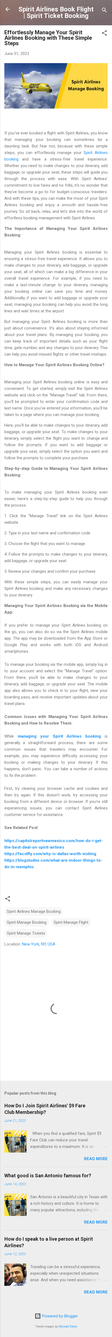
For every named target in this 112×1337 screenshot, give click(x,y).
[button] (104, 34)
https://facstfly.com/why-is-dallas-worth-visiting (50, 853)
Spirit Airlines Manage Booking (34, 911)
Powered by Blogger (59, 1316)
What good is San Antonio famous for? (47, 1175)
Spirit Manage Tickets (26, 933)
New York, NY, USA (38, 944)
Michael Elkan (68, 1326)
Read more (96, 1158)
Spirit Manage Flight (71, 922)
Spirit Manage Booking (26, 922)
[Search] (104, 11)
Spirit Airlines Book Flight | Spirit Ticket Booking (56, 12)
